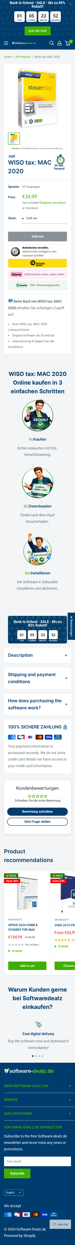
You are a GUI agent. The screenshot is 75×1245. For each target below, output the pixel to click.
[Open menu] (6, 43)
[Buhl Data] (37, 156)
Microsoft (15, 919)
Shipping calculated (52, 202)
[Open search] (52, 43)
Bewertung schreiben (37, 811)
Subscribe (17, 1173)
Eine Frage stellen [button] (37, 822)
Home (7, 56)
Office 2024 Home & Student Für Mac (23, 927)
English (10, 1192)
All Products (22, 56)
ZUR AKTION (38, 30)
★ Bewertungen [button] (71, 626)
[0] (67, 43)
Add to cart (27, 966)
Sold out (37, 236)
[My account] (60, 43)
